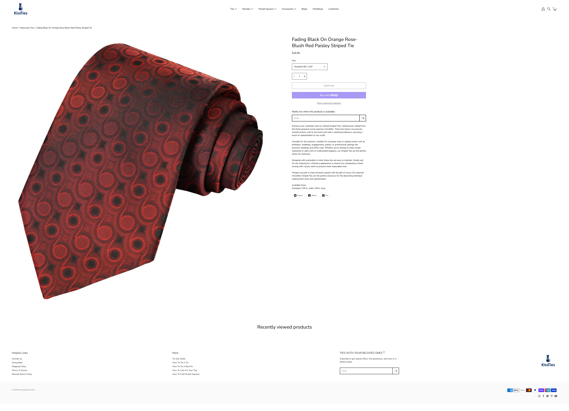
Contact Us (17, 358)
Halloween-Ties (27, 27)
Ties (232, 8)
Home (14, 27)
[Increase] (304, 76)
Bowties (246, 8)
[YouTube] (555, 396)
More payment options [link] (329, 103)
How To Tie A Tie (180, 362)
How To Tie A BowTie (182, 366)
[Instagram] (539, 396)
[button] (549, 9)
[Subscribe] (362, 118)
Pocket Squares (266, 8)
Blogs (304, 8)
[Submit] (395, 371)
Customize (334, 8)
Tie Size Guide (178, 358)
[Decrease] (294, 76)
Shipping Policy (19, 366)
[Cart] (554, 9)
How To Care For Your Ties (184, 370)
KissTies (31, 390)
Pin (327, 195)
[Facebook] (543, 396)
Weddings (318, 8)
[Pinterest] (551, 396)
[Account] (543, 9)
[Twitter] (547, 396)
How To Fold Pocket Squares (185, 374)
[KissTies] (21, 8)
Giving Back (17, 362)
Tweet (300, 195)
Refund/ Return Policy (22, 374)
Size (294, 60)
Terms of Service (19, 370)
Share (314, 195)
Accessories (287, 8)
